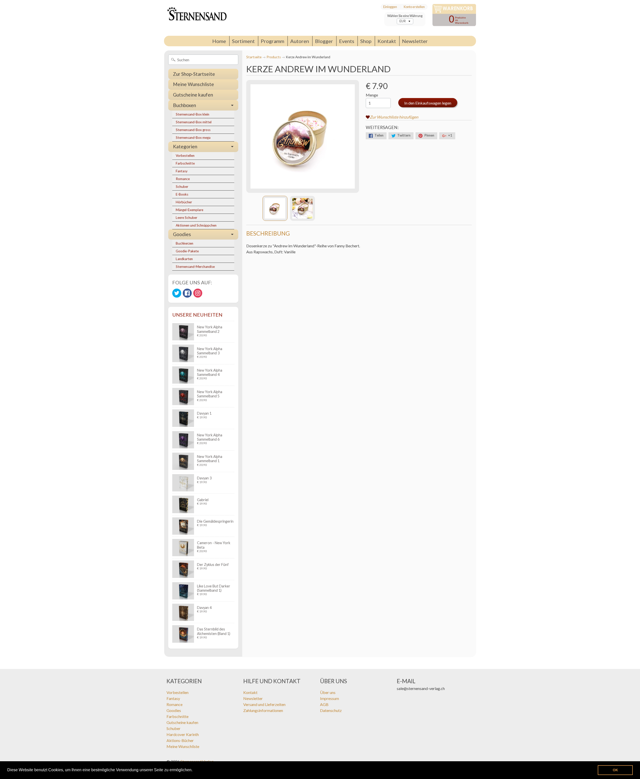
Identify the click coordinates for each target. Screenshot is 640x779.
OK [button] (615, 770)
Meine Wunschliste (193, 84)
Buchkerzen (184, 243)
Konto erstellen (414, 7)
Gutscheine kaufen (193, 95)
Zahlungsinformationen (263, 710)
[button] (194, 770)
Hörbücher (184, 202)
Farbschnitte (185, 163)
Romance (183, 179)
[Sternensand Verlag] (195, 18)
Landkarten (184, 259)
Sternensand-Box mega (193, 138)
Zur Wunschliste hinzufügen (394, 117)
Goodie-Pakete (187, 251)
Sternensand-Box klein (192, 114)
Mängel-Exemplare (189, 210)
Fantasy (182, 171)
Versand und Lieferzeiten (264, 704)
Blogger (324, 41)
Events (346, 41)
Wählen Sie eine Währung (404, 16)
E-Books (182, 194)
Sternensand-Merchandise (195, 267)
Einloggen (390, 7)
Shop (366, 41)
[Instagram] (197, 293)
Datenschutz (331, 710)
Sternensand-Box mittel (194, 122)
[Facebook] (187, 293)
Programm (272, 41)
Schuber (182, 187)
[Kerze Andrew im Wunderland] (275, 208)
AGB (324, 704)
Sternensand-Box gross (193, 130)
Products (273, 57)
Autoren (299, 41)
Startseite (254, 57)
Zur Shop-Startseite (194, 74)
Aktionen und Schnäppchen (196, 225)
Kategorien (185, 146)
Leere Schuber (186, 218)
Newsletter (415, 41)
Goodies (182, 234)
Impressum (329, 698)
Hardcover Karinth (182, 734)
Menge (372, 95)
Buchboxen (184, 105)
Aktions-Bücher (180, 740)
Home (219, 41)
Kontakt (387, 41)
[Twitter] (176, 293)
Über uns (328, 692)
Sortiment (243, 41)
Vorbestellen (185, 156)
